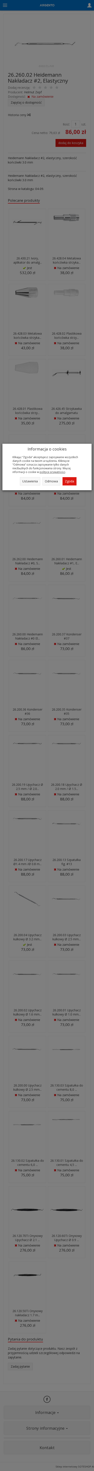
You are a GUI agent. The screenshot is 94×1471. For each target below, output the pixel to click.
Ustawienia (30, 481)
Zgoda (69, 481)
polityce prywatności (52, 472)
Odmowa (51, 481)
